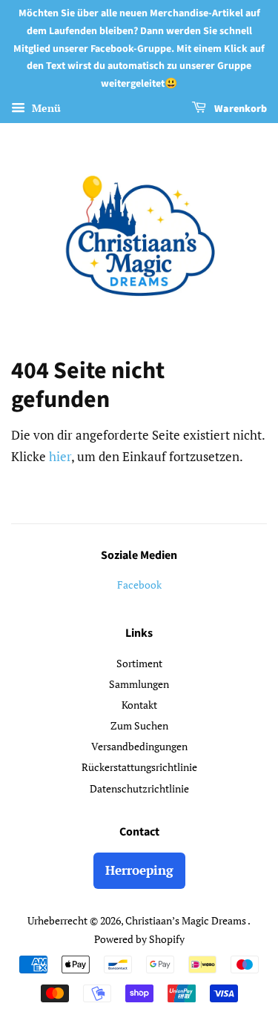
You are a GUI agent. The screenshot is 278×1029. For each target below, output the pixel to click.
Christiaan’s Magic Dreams (186, 920)
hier (60, 456)
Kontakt (139, 705)
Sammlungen (139, 684)
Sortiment (139, 663)
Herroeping (139, 870)
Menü (45, 108)
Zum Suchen (139, 725)
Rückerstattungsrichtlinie (139, 767)
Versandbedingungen (139, 746)
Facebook (139, 585)
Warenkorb (239, 109)
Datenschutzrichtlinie (139, 788)
